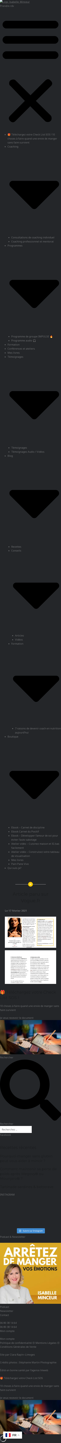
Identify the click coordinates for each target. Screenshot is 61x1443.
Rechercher (6, 1057)
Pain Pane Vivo (20, 864)
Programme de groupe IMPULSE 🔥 (32, 336)
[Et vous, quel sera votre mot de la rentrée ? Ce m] (30, 1220)
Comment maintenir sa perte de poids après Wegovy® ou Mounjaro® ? (28, 1174)
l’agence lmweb (39, 1370)
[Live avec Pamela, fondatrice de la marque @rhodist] (51, 1220)
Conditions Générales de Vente (18, 1347)
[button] (30, 70)
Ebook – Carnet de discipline (28, 827)
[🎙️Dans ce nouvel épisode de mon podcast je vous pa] (9, 1220)
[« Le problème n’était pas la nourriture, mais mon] (9, 1207)
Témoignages (19, 447)
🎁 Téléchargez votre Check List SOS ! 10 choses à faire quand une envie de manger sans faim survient (32, 138)
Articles (19, 635)
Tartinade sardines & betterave (26, 1187)
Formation (14, 344)
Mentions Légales (46, 1343)
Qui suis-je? (14, 868)
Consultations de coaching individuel (32, 237)
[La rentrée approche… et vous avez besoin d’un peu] (30, 1207)
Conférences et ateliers (21, 348)
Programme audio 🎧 (23, 340)
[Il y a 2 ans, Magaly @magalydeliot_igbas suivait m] (51, 1207)
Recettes (16, 546)
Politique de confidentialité (16, 1343)
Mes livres (14, 352)
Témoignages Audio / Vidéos (27, 451)
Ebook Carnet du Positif (25, 831)
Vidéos (19, 639)
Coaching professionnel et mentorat (32, 241)
